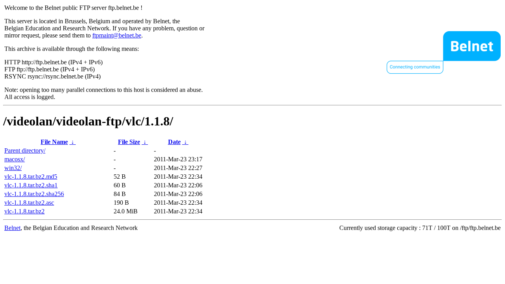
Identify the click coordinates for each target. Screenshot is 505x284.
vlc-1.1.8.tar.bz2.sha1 (31, 185)
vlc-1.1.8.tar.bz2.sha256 (34, 194)
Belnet (12, 227)
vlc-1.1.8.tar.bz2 (24, 211)
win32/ (13, 167)
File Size (129, 141)
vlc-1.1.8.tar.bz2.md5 (30, 176)
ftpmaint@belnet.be (116, 35)
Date (174, 141)
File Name (54, 141)
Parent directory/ (24, 150)
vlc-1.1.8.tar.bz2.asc (29, 202)
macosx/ (14, 159)
